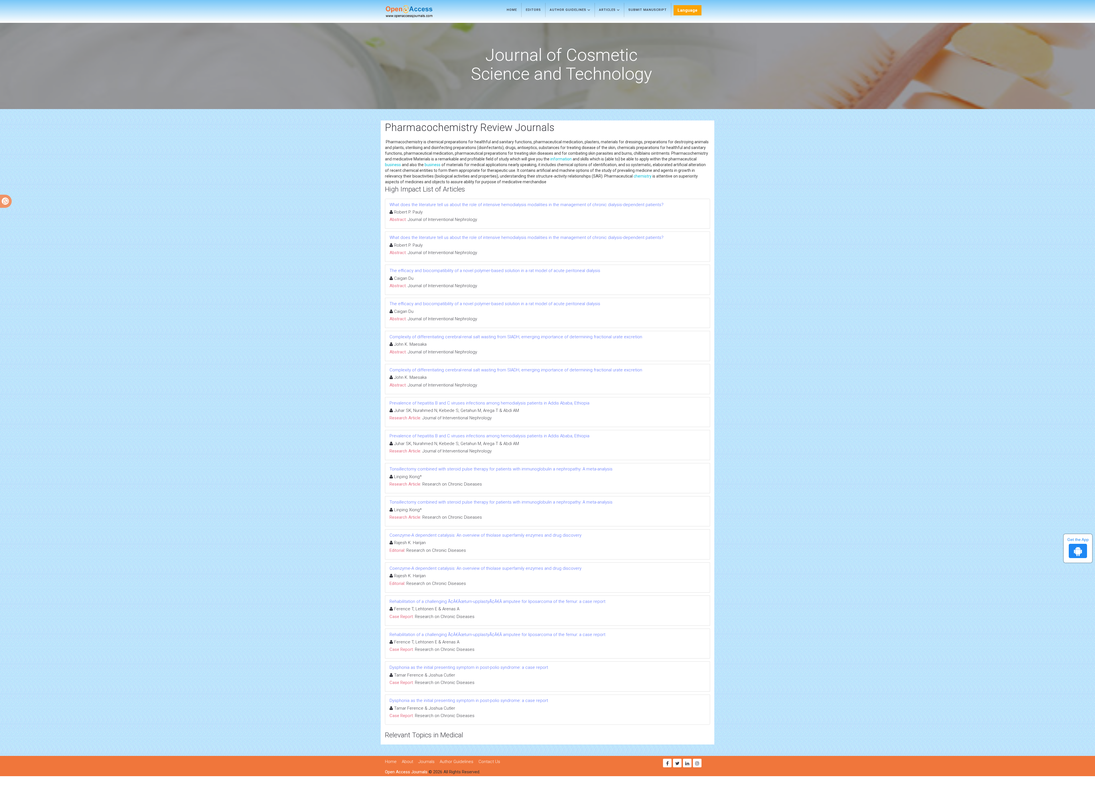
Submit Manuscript (647, 10)
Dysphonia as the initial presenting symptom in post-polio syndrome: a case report (469, 667)
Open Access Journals (406, 771)
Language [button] (687, 10)
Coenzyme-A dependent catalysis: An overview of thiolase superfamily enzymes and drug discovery (485, 535)
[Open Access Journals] (417, 11)
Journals (426, 761)
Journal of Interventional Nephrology (442, 219)
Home (512, 10)
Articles (608, 10)
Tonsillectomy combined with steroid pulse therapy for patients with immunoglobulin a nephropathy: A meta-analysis (501, 469)
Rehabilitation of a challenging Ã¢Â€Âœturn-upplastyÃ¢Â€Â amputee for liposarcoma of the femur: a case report (497, 601)
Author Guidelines (568, 10)
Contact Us (489, 761)
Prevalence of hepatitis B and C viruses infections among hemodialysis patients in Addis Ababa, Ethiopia (489, 403)
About (407, 761)
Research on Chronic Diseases (452, 484)
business (393, 164)
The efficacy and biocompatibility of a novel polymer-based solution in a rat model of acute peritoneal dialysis (495, 270)
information (561, 159)
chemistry (643, 176)
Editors (533, 10)
